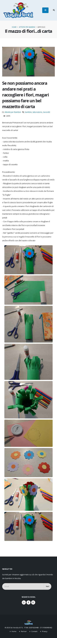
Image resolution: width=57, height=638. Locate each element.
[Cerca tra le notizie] (54, 10)
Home (14, 27)
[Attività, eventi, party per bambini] (28, 622)
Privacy (44, 631)
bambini (28, 112)
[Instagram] (33, 602)
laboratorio (37, 112)
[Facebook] (28, 602)
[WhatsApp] (24, 602)
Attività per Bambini (27, 27)
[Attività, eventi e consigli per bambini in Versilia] (18, 10)
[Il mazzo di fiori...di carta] (28, 259)
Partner (23, 631)
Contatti (34, 631)
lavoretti (46, 112)
